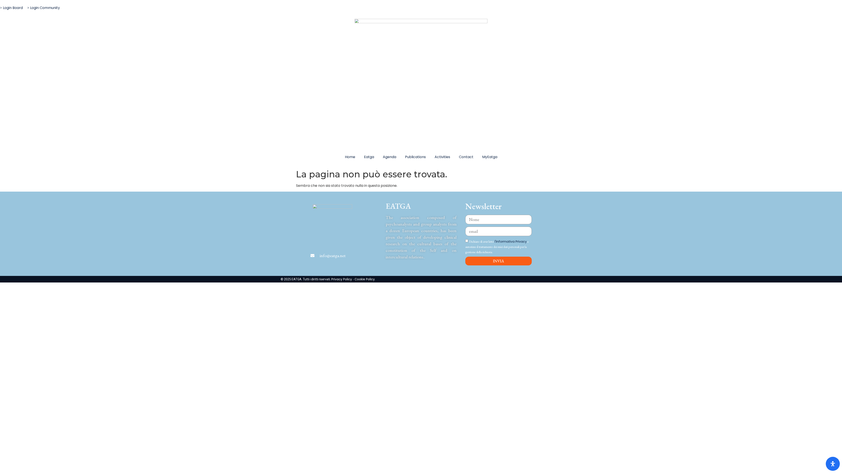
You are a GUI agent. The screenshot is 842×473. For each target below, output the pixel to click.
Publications (415, 156)
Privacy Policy (342, 279)
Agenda (389, 156)
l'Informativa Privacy (511, 241)
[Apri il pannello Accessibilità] (833, 464)
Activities (442, 156)
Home (350, 156)
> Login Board (11, 7)
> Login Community (43, 7)
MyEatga (489, 156)
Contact (466, 156)
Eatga (369, 156)
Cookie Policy (365, 279)
